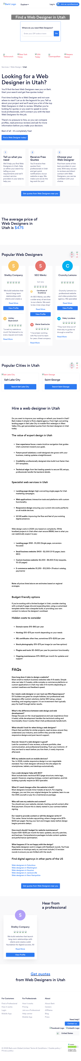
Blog (47, 1013)
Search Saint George (60, 386)
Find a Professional (9, 1003)
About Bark (50, 1003)
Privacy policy (8, 1050)
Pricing (25, 1007)
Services (5, 67)
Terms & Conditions (38, 1048)
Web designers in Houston (23, 870)
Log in (52, 4)
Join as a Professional (31, 1010)
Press (47, 1017)
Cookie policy (54, 1048)
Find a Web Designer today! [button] (14, 137)
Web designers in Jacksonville (24, 873)
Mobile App (7, 1013)
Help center (27, 1013)
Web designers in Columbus (23, 865)
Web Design (16, 67)
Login (4, 1010)
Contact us (72, 1023)
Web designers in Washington (24, 867)
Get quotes (40, 974)
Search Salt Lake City (20, 386)
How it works (7, 1007)
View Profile (13, 308)
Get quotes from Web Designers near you (40, 193)
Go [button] (56, 33)
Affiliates (49, 1010)
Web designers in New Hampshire (26, 875)
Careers (48, 1007)
